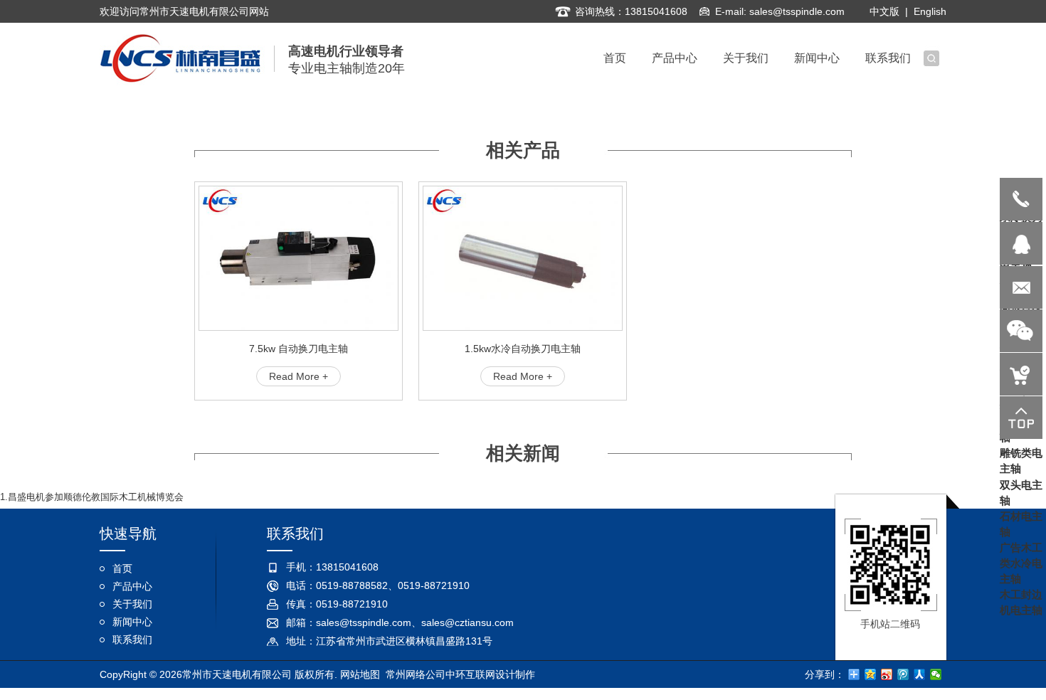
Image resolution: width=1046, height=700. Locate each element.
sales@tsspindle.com (797, 11)
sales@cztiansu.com (467, 622)
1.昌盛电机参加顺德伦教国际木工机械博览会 (92, 497)
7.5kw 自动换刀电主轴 (298, 348)
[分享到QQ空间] (871, 674)
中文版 (884, 11)
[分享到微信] (936, 674)
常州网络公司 (415, 674)
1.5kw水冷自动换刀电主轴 (523, 348)
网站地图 (360, 674)
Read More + (298, 376)
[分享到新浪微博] (887, 674)
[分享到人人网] (920, 674)
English (930, 11)
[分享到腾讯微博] (903, 674)
